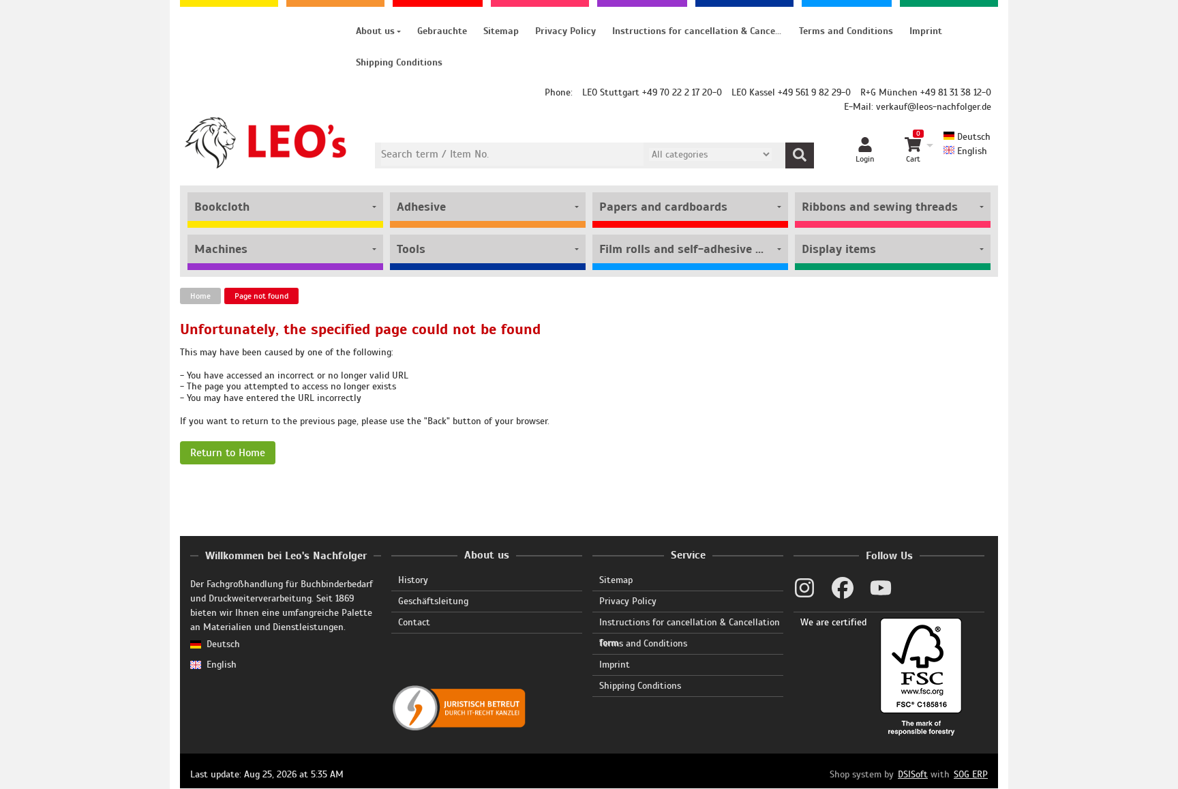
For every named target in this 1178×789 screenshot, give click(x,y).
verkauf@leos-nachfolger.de (933, 107)
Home (200, 296)
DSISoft (913, 774)
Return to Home (227, 453)
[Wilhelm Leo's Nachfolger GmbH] (266, 142)
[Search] (799, 155)
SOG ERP (971, 774)
